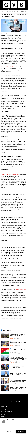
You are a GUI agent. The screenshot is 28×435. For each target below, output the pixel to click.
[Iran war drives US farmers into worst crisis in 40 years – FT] (5, 343)
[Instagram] (11, 402)
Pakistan (11, 355)
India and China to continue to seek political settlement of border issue (17, 351)
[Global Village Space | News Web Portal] (13, 4)
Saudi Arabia (12, 378)
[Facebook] (9, 402)
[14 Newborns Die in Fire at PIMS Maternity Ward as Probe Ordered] (5, 335)
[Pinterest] (14, 402)
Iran (10, 341)
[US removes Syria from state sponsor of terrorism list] (5, 367)
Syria (11, 364)
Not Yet (9, 431)
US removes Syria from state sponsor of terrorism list (17, 366)
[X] (16, 402)
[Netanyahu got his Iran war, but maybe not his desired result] (5, 374)
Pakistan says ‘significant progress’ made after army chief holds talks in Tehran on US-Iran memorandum (18, 359)
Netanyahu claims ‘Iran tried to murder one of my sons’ (18, 388)
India (11, 348)
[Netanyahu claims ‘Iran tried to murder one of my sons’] (5, 388)
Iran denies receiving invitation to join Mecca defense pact (18, 381)
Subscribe (21, 431)
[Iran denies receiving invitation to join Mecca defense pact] (5, 381)
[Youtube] (19, 402)
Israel (11, 385)
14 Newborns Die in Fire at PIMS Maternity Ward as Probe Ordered (18, 336)
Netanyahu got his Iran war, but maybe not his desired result (18, 374)
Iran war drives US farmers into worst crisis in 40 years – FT (18, 343)
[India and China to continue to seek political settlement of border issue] (5, 351)
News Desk (11, 338)
